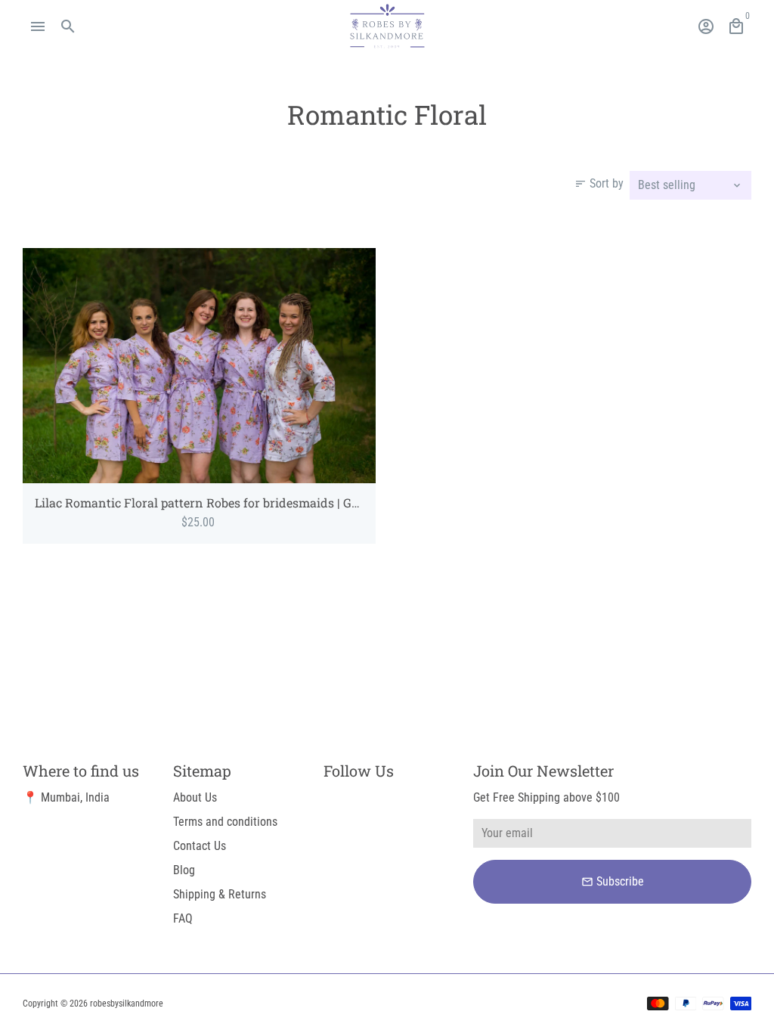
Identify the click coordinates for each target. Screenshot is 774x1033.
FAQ (183, 918)
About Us (195, 797)
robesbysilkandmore (126, 1003)
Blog (184, 870)
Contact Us (199, 846)
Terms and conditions (225, 821)
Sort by (599, 183)
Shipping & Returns (219, 894)
